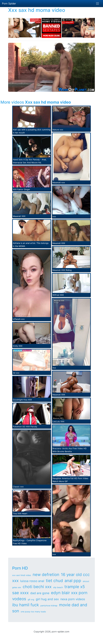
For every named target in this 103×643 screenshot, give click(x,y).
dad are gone (39, 593)
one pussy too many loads (33, 611)
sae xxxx (20, 592)
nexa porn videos (72, 599)
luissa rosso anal (32, 581)
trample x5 (74, 586)
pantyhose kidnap (48, 605)
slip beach (58, 587)
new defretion (46, 574)
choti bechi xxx (37, 586)
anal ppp (73, 580)
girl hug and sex (47, 599)
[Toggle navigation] (97, 3)
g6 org (31, 599)
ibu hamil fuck (25, 604)
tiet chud (54, 580)
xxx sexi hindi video (21, 575)
